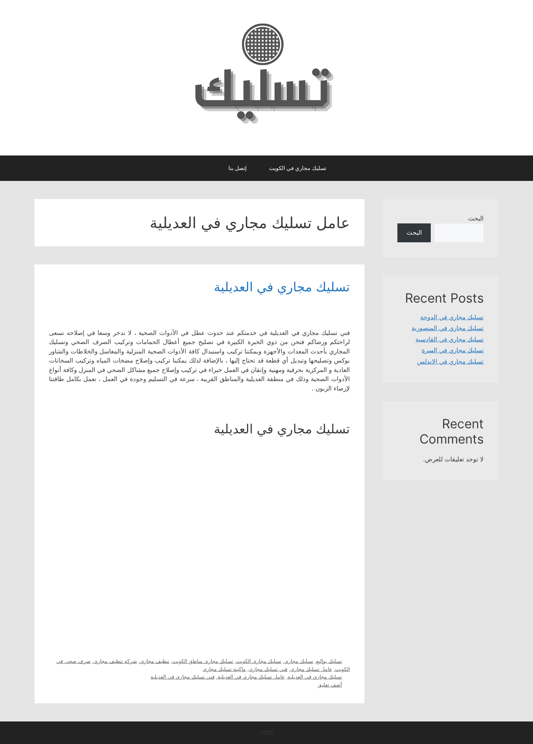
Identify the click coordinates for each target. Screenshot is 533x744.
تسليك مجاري (298, 661)
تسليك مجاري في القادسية (450, 339)
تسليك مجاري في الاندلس (450, 361)
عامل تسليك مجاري (311, 669)
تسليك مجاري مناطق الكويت (202, 661)
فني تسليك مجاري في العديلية (182, 677)
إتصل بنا (237, 168)
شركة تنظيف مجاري (115, 661)
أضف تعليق (330, 685)
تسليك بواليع (329, 661)
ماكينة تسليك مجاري (224, 669)
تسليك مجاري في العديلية (282, 286)
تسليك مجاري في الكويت (297, 168)
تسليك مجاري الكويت (258, 661)
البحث (476, 218)
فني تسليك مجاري (268, 669)
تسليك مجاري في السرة (453, 350)
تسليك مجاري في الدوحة (452, 317)
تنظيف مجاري (154, 661)
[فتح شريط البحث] (210, 168)
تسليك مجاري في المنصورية (448, 328)
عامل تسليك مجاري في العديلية (251, 677)
